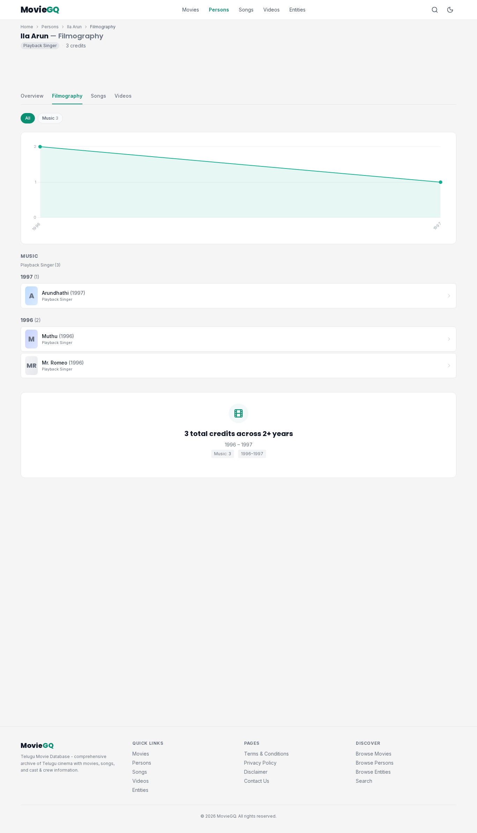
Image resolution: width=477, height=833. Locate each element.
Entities (297, 10)
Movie (40, 9)
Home (27, 26)
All (27, 118)
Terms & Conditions (266, 754)
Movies (190, 10)
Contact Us (256, 781)
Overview (32, 96)
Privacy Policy (260, 763)
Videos (271, 10)
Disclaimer (255, 772)
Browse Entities (373, 772)
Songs (246, 10)
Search (364, 781)
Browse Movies (373, 754)
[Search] (434, 9)
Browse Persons (375, 763)
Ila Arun (74, 26)
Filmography (67, 96)
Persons (219, 10)
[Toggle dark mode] (450, 9)
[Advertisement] (238, 69)
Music (50, 118)
